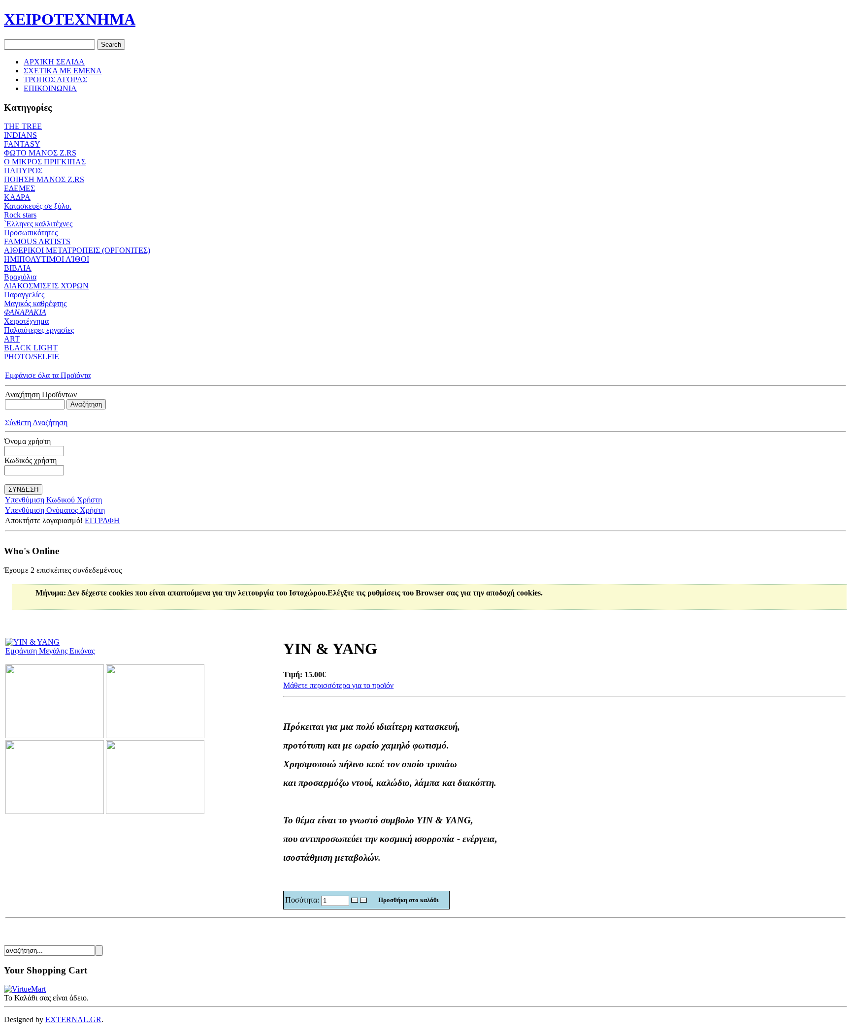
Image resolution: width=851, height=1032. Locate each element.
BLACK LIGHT (31, 348)
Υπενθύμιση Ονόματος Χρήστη (55, 510)
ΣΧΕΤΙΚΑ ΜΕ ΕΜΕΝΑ (63, 70)
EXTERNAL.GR (73, 1019)
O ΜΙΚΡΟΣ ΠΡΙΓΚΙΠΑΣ (45, 161)
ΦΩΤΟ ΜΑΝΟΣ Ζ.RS (40, 153)
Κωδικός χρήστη (30, 460)
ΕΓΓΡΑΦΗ (102, 520)
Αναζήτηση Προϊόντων (41, 394)
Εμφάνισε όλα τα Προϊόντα (48, 375)
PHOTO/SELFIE (31, 356)
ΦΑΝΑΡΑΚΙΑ (25, 312)
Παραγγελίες (24, 294)
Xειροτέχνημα (26, 321)
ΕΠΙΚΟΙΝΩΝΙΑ (50, 88)
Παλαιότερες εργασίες (39, 330)
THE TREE (23, 126)
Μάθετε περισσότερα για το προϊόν (338, 685)
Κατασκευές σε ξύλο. (37, 206)
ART (12, 339)
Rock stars (20, 215)
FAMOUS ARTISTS (37, 241)
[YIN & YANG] (54, 735)
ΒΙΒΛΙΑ (18, 268)
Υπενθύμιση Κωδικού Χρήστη (53, 500)
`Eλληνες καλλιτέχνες (38, 223)
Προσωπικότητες (31, 232)
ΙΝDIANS (20, 135)
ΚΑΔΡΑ (17, 197)
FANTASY (22, 144)
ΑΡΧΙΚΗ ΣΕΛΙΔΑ (54, 62)
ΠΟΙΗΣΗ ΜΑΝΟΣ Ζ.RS (44, 179)
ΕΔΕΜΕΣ (19, 188)
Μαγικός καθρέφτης (35, 303)
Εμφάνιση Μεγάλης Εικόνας (50, 651)
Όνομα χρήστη (27, 441)
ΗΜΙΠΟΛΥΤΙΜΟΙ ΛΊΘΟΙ (46, 259)
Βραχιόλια (20, 277)
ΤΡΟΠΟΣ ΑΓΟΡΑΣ (55, 79)
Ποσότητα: (303, 900)
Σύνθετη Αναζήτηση (36, 422)
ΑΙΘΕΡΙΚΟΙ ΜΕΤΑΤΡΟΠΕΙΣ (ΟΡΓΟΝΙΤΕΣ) (77, 250)
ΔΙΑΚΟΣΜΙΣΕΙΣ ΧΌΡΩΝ (46, 285)
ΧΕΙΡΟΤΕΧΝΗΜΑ (69, 19)
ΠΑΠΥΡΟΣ (23, 170)
